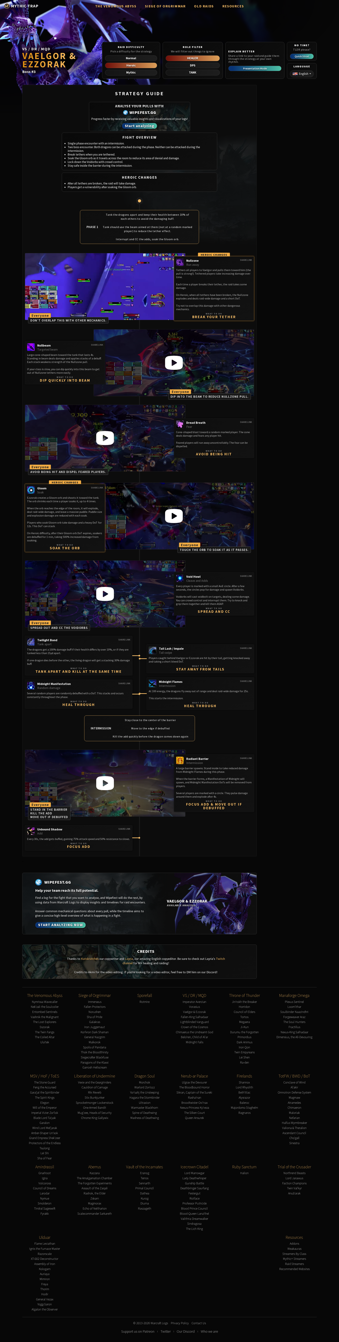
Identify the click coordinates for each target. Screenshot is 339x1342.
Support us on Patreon (137, 1331)
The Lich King (194, 1229)
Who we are (209, 1331)
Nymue (44, 1198)
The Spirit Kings (44, 1098)
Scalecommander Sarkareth (95, 1214)
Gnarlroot (44, 1173)
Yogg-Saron (44, 1304)
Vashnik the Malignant (45, 1017)
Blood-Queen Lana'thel (194, 1214)
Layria (129, 959)
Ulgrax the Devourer (194, 1082)
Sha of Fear (44, 1158)
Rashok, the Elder (95, 1193)
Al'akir (294, 1087)
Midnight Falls (194, 1042)
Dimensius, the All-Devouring (294, 1037)
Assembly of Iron (44, 1264)
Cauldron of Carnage (95, 1087)
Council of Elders (244, 1012)
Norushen (94, 1012)
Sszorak (45, 1027)
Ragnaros (244, 1113)
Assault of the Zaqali (95, 1188)
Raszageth (144, 1208)
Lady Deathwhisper (194, 1178)
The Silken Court (194, 1113)
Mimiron (45, 1279)
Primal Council (144, 1188)
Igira (44, 1178)
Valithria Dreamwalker (194, 1219)
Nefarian (294, 1118)
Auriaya (44, 1274)
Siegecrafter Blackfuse (94, 1057)
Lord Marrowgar (194, 1173)
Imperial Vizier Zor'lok (44, 1113)
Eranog (144, 1173)
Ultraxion (144, 1103)
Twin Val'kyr (294, 1188)
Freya (44, 1284)
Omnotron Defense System (294, 1092)
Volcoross (44, 1183)
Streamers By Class (294, 1254)
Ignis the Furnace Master (44, 1249)
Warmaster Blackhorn (144, 1108)
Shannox (244, 1082)
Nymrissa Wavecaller (45, 1002)
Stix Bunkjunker (95, 1098)
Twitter (165, 1331)
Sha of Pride (94, 1017)
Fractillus (294, 1027)
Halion (244, 1173)
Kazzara (95, 1173)
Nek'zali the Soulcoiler (45, 1007)
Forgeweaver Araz (294, 1017)
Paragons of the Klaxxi (95, 1062)
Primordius (244, 1037)
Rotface (194, 1198)
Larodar (45, 1193)
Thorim (44, 1289)
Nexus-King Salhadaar (294, 1032)
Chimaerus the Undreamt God (194, 1032)
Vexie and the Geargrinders (94, 1082)
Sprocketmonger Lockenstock (94, 1103)
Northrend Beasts (294, 1173)
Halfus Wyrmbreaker (294, 1123)
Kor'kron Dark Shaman (95, 1032)
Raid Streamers (294, 1264)
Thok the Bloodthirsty (94, 1052)
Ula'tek (44, 1042)
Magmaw (294, 1098)
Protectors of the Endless (45, 1143)
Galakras (94, 1022)
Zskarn (94, 1198)
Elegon (44, 1103)
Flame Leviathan (44, 1244)
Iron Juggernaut (94, 1027)
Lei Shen (244, 1057)
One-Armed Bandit (94, 1108)
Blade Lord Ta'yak (44, 1118)
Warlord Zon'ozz (144, 1087)
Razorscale (45, 1254)
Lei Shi (44, 1153)
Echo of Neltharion (95, 1208)
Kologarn (44, 1269)
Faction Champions (294, 1183)
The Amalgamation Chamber (94, 1178)
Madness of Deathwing (144, 1118)
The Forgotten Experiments (95, 1183)
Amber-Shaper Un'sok (44, 1133)
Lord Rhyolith (244, 1087)
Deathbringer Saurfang (194, 1188)
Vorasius (194, 1007)
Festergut (194, 1193)
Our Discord (186, 1331)
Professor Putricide (194, 1203)
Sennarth (144, 1183)
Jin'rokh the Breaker (244, 1002)
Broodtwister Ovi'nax (194, 1103)
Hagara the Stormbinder (144, 1098)
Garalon (45, 1123)
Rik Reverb (94, 1092)
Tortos (244, 1017)
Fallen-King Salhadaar (194, 1017)
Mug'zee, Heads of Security (95, 1113)
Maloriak (294, 1113)
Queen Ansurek (194, 1118)
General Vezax (44, 1299)
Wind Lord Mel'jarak (44, 1128)
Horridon (244, 1007)
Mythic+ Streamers (294, 1259)
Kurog (144, 1198)
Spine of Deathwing (144, 1113)
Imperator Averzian (194, 1002)
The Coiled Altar (45, 1037)
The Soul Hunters (294, 1022)
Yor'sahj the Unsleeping (144, 1092)
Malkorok (94, 1042)
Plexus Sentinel (294, 1002)
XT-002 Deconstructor (44, 1259)
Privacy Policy (180, 1323)
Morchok (144, 1082)
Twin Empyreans (244, 1052)
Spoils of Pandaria (94, 1047)
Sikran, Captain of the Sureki (194, 1092)
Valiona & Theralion (294, 1128)
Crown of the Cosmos (194, 1027)
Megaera (244, 1022)
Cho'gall (294, 1138)
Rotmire (144, 1002)
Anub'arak (294, 1193)
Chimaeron (294, 1108)
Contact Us (199, 1323)
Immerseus (94, 1002)
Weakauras (294, 1249)
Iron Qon (244, 1047)
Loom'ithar (294, 1007)
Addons (294, 1244)
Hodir (44, 1294)
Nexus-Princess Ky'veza (194, 1108)
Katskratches (90, 959)
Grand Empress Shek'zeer (44, 1138)
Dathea (144, 1193)
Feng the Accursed (44, 1087)
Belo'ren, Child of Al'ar (194, 1037)
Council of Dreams (44, 1188)
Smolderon (44, 1203)
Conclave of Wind (294, 1082)
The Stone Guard (44, 1082)
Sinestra (294, 1143)
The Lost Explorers (44, 1022)
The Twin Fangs (44, 1032)
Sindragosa (194, 1224)
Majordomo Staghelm (244, 1108)
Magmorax (94, 1203)
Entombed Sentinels (44, 1012)
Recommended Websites (294, 1269)
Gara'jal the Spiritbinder (44, 1092)
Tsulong (45, 1148)
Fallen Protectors (94, 1007)
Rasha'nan (194, 1098)
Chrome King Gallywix (94, 1118)
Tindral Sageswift (44, 1208)
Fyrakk (44, 1214)
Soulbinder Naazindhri (294, 1012)
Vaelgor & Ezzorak (194, 1012)
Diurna (144, 1203)
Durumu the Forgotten (244, 1032)
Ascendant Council (294, 1133)
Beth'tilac (244, 1092)
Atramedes (294, 1103)
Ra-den (244, 1062)
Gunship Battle (194, 1183)
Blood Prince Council (194, 1208)
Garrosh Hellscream (94, 1067)
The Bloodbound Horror (194, 1087)
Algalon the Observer (45, 1309)
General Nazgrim (94, 1037)
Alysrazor (244, 1098)
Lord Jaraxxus (294, 1178)
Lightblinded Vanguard (194, 1022)
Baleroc (244, 1103)
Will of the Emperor (45, 1108)
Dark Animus (244, 1042)
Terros (144, 1178)
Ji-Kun (244, 1027)
